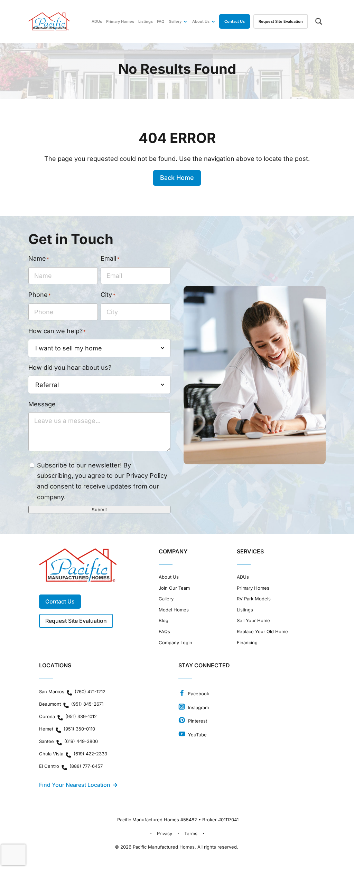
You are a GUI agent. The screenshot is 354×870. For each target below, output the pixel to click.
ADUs (97, 21)
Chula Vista (73, 753)
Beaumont (71, 704)
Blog (163, 620)
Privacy (164, 833)
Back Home (177, 177)
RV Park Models (254, 598)
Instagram (198, 707)
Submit (99, 509)
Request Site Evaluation (281, 21)
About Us (169, 577)
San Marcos (72, 691)
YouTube (197, 734)
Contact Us (234, 21)
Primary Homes (120, 21)
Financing (247, 642)
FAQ (161, 21)
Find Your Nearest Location (74, 784)
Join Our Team (174, 588)
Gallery (175, 21)
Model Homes (174, 609)
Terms (190, 833)
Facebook (198, 693)
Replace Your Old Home (262, 631)
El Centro (71, 766)
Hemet (67, 729)
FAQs (164, 631)
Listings (145, 21)
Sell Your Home (253, 620)
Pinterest (197, 721)
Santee (68, 741)
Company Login (175, 642)
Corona (68, 716)
